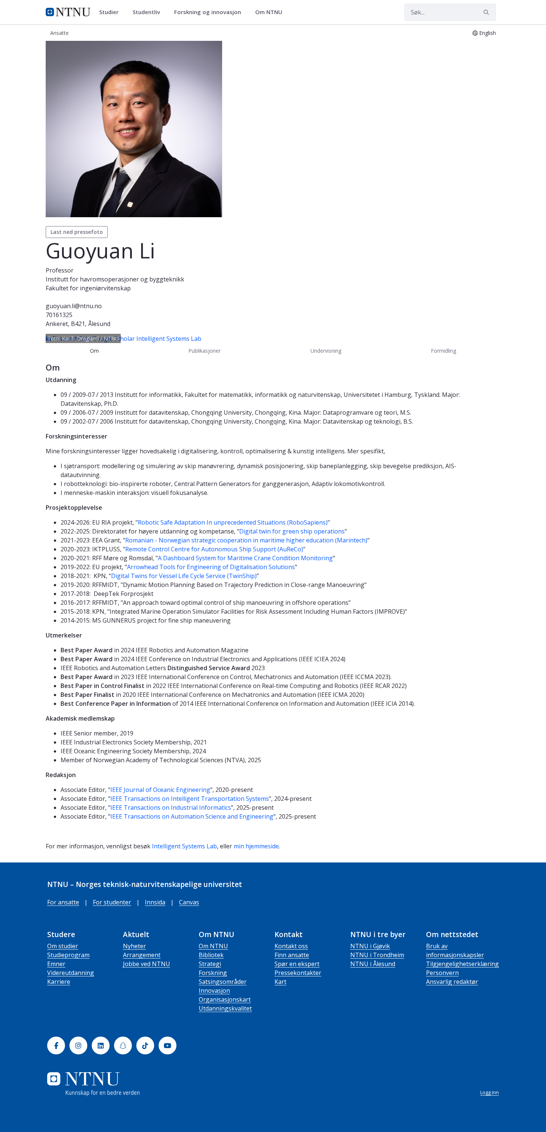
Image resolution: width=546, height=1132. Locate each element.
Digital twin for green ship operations (292, 531)
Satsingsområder (223, 982)
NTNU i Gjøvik (370, 946)
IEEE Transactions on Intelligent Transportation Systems (189, 799)
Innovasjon (214, 990)
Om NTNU (213, 946)
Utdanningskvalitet (225, 1008)
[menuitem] (111, 12)
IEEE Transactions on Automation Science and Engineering (191, 816)
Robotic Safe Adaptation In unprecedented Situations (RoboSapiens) (233, 522)
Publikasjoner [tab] (204, 350)
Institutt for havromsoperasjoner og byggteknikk (115, 279)
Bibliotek (211, 955)
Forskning (213, 973)
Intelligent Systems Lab (168, 339)
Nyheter (134, 946)
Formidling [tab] (443, 350)
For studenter (112, 902)
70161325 (59, 315)
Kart (280, 982)
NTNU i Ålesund (372, 964)
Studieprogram (68, 955)
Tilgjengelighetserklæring (462, 964)
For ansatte (63, 902)
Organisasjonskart (225, 999)
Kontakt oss (291, 946)
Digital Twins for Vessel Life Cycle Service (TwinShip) (184, 576)
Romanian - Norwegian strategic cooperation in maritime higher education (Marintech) (246, 540)
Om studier (62, 946)
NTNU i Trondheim (377, 955)
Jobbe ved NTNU (146, 964)
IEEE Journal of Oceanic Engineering (160, 790)
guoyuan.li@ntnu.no (74, 306)
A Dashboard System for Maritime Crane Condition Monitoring (245, 558)
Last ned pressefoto (77, 231)
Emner (56, 964)
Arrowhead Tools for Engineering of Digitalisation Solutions (211, 567)
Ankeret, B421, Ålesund (78, 324)
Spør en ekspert (296, 964)
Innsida (155, 902)
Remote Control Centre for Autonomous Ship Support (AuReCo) (214, 549)
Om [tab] (94, 350)
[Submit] (487, 12)
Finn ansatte (291, 955)
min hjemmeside (256, 846)
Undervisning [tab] (326, 350)
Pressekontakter (297, 973)
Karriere (58, 982)
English (487, 32)
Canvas (189, 902)
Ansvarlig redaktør (452, 982)
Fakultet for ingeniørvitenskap (88, 288)
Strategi (210, 964)
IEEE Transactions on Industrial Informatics (170, 807)
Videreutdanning (70, 973)
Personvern (442, 973)
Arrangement (141, 955)
